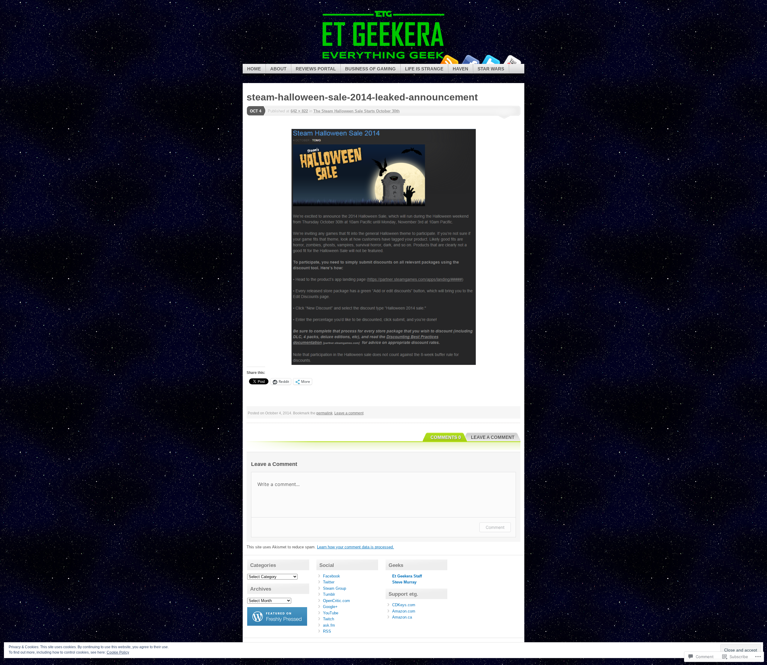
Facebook (469, 61)
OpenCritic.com (336, 600)
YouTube (511, 61)
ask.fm (329, 625)
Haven (460, 68)
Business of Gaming (370, 68)
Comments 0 (446, 437)
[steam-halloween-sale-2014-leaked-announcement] (383, 247)
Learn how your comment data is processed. (355, 547)
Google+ (330, 606)
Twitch (328, 619)
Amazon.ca (402, 617)
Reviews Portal (316, 68)
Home (254, 68)
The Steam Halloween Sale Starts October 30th (356, 111)
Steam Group (334, 588)
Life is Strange (424, 68)
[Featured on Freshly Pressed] (277, 624)
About (278, 68)
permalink (324, 413)
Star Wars (491, 68)
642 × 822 (299, 111)
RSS (327, 631)
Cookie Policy (118, 652)
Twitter (490, 61)
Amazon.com (403, 611)
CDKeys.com (403, 605)
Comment (495, 527)
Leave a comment (348, 413)
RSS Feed (448, 61)
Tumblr (329, 594)
